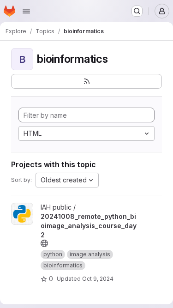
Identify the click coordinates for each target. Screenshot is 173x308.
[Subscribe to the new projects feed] (86, 81)
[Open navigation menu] (26, 11)
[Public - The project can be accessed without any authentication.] (44, 243)
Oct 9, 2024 (97, 278)
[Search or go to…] (137, 11)
